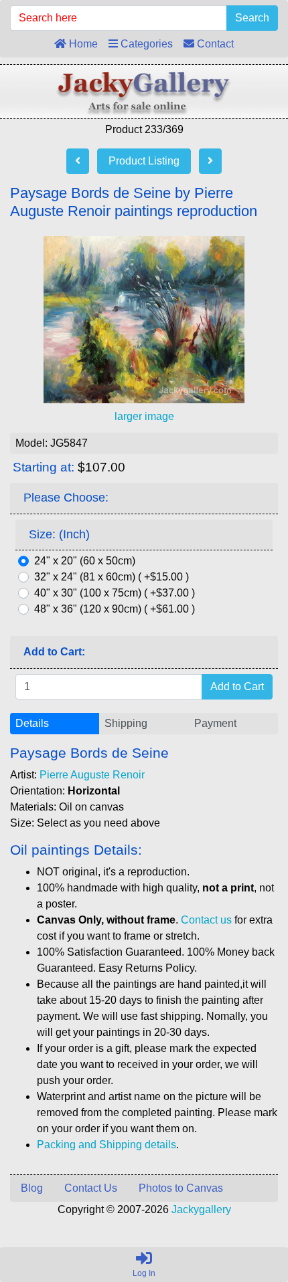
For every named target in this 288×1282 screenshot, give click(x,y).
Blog (32, 1188)
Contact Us (90, 1188)
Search (252, 17)
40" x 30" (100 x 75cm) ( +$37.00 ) (114, 593)
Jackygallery (201, 1209)
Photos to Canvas (181, 1188)
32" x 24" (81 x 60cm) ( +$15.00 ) (111, 576)
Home (82, 43)
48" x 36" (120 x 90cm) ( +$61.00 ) (114, 609)
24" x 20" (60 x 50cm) (84, 560)
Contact (214, 43)
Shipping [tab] (125, 723)
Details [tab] (32, 723)
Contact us (206, 920)
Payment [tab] (215, 723)
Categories (145, 43)
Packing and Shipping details (106, 1144)
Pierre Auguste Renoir (92, 774)
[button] (247, 1215)
